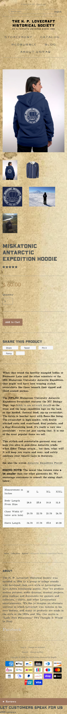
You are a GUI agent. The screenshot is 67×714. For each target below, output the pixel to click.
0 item (28, 4)
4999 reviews (8, 712)
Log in (23, 647)
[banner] (33, 25)
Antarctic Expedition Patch (44, 463)
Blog (50, 44)
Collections (15, 554)
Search (25, 652)
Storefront (18, 37)
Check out (41, 4)
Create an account (36, 647)
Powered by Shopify (48, 657)
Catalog (49, 37)
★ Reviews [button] (9, 701)
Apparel (25, 554)
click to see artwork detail (33, 405)
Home (6, 554)
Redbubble (23, 44)
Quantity (8, 295)
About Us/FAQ (35, 52)
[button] (10, 267)
